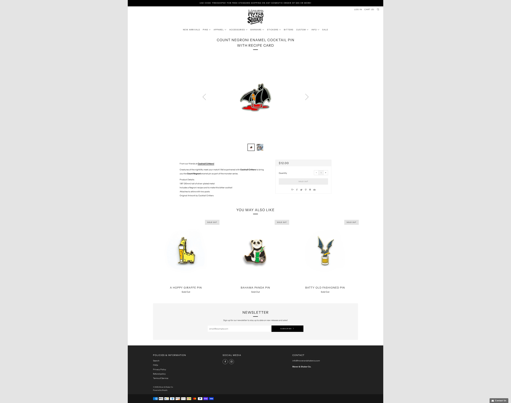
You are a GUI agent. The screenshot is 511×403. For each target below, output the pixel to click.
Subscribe (286, 329)
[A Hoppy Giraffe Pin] (186, 251)
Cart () (369, 9)
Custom (301, 29)
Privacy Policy (159, 369)
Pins (205, 29)
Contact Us (500, 400)
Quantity (283, 173)
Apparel (219, 29)
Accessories (237, 29)
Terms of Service (160, 378)
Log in (358, 9)
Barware (256, 29)
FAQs (155, 365)
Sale (325, 29)
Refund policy (159, 374)
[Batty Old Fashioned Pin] (325, 251)
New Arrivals (191, 29)
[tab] (251, 147)
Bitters (288, 29)
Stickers (272, 29)
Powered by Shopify (160, 390)
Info (314, 29)
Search (156, 360)
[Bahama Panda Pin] (255, 251)
